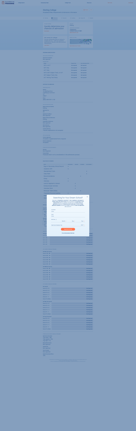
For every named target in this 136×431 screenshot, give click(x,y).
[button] (56, 219)
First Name (53, 209)
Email (52, 214)
